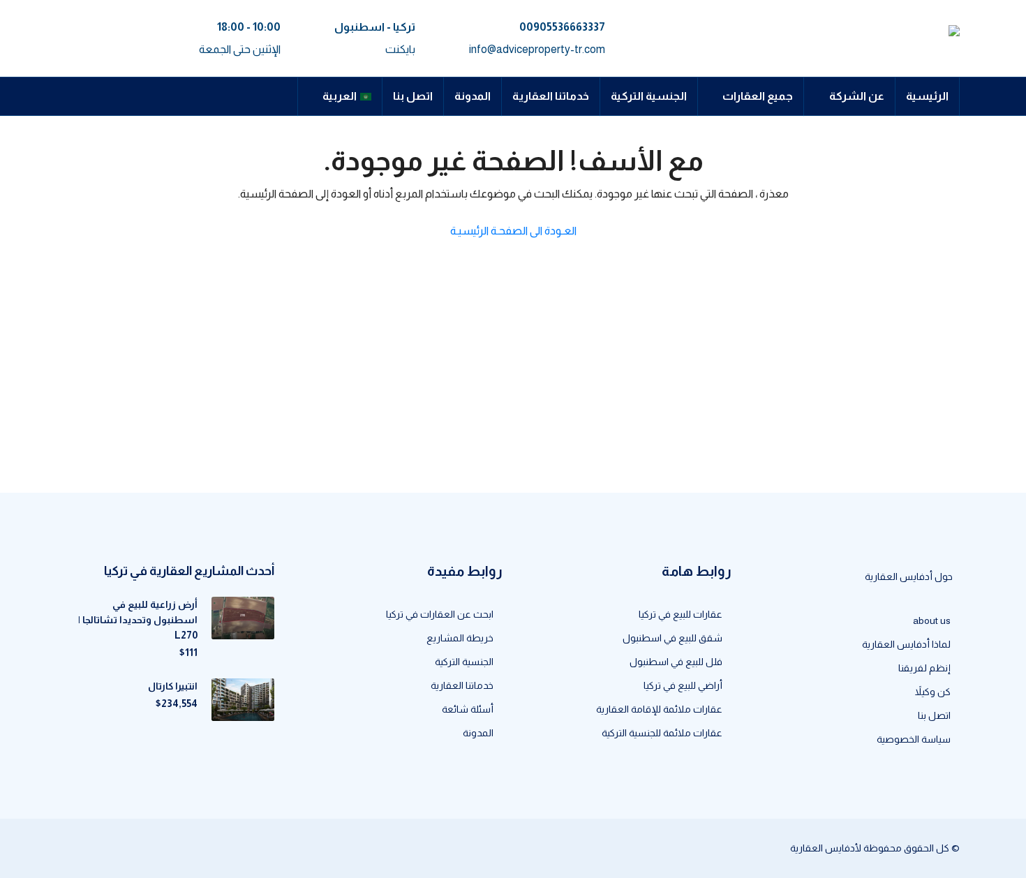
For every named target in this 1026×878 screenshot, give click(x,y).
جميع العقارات (757, 96)
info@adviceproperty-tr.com (537, 49)
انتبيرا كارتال (173, 686)
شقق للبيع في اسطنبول (672, 637)
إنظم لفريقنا (924, 668)
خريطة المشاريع (459, 637)
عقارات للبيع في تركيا (680, 614)
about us (932, 620)
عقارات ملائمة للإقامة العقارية (659, 709)
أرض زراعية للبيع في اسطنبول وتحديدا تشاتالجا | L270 (138, 620)
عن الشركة (856, 96)
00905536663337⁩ (562, 27)
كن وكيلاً (933, 691)
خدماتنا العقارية (550, 96)
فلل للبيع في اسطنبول (676, 661)
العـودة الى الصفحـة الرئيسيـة (513, 231)
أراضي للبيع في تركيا (683, 685)
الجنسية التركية (649, 96)
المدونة (472, 96)
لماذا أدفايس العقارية (906, 644)
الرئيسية (927, 96)
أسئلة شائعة (467, 709)
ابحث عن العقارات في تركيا (439, 614)
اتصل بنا (413, 96)
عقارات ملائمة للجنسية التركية (662, 732)
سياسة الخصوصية (914, 739)
